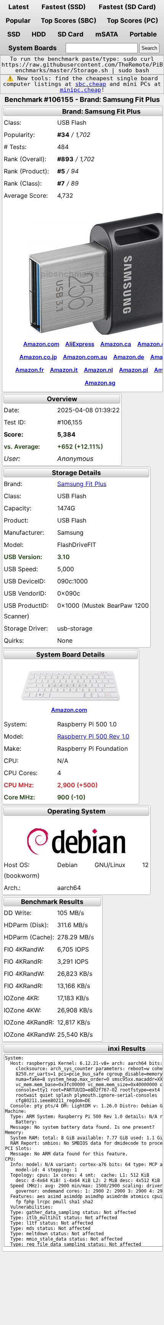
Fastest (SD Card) (127, 7)
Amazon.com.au (85, 357)
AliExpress (79, 344)
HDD (39, 34)
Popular (18, 20)
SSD (13, 34)
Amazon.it (64, 369)
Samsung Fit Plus (81, 484)
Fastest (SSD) (64, 7)
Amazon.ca (115, 344)
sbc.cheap (90, 84)
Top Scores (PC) (132, 20)
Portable (143, 34)
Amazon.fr (29, 369)
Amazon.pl (133, 369)
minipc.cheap (80, 89)
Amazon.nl (98, 369)
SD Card (71, 34)
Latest (18, 7)
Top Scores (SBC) (68, 20)
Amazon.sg (100, 382)
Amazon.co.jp (38, 357)
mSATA (106, 34)
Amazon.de (128, 357)
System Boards (32, 48)
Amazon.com (41, 344)
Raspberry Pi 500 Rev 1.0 (93, 736)
